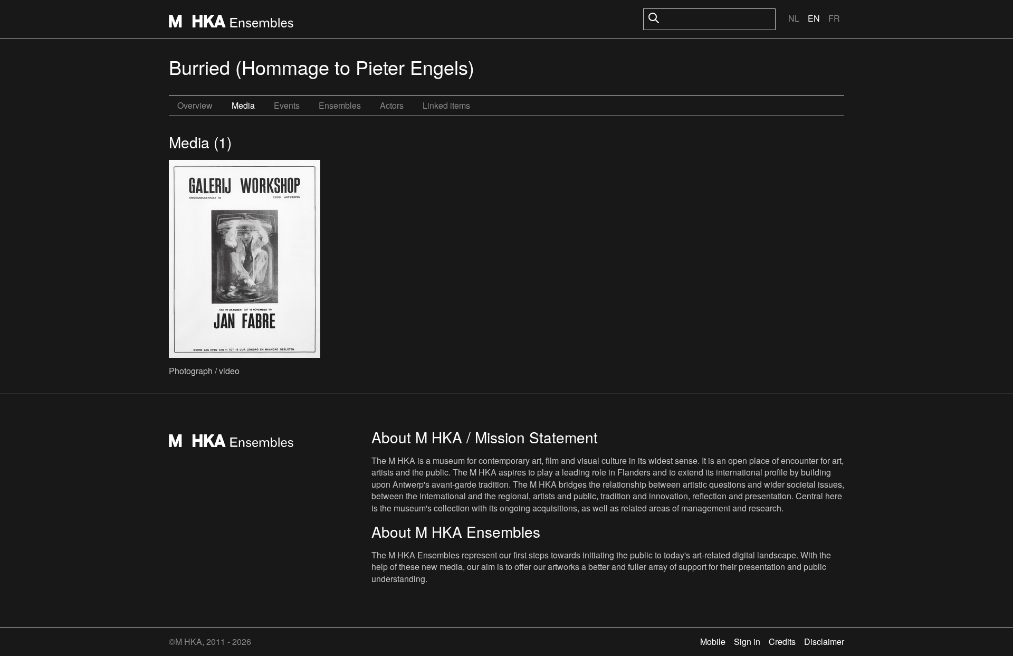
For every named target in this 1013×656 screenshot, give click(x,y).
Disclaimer (824, 641)
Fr (834, 18)
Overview (195, 105)
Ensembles (340, 105)
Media (243, 105)
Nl (793, 18)
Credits (782, 641)
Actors (392, 105)
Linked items (446, 105)
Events (287, 105)
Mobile (712, 641)
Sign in (747, 641)
